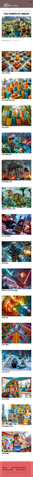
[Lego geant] (16, 115)
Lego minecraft (7, 154)
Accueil (5, 11)
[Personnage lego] (16, 414)
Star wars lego (7, 182)
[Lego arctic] (16, 360)
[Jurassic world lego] (16, 197)
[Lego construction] (16, 88)
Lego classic (6, 73)
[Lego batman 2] (16, 224)
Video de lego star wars (10, 290)
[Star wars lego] (16, 170)
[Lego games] (16, 441)
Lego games (5, 453)
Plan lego (5, 317)
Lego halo (5, 263)
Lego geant (5, 127)
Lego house (5, 399)
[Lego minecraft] (16, 143)
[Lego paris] (16, 333)
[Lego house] (16, 387)
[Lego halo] (16, 251)
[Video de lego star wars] (16, 278)
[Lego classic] (16, 61)
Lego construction (8, 100)
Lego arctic (6, 372)
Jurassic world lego (8, 209)
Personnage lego (7, 426)
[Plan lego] (16, 306)
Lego (10, 11)
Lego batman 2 (6, 236)
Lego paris (5, 345)
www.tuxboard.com (16, 40)
